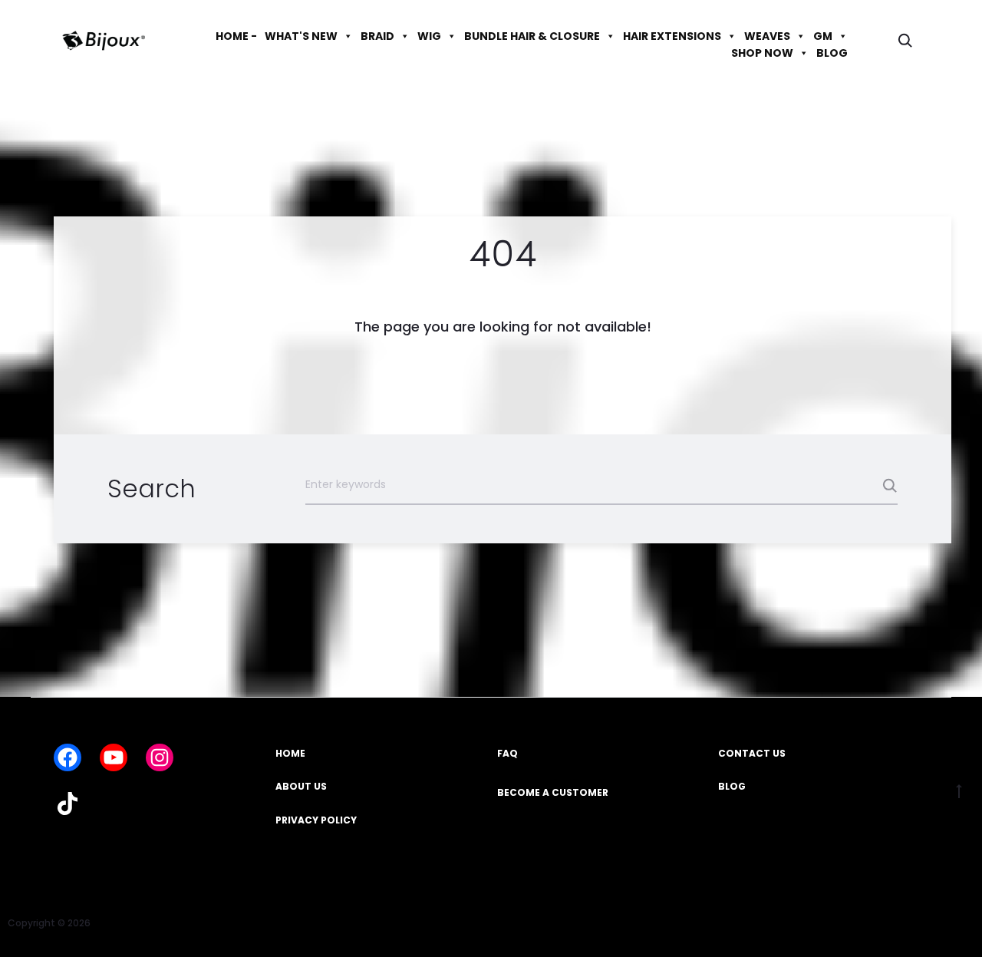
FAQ (507, 753)
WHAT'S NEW (301, 36)
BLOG (832, 53)
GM (822, 36)
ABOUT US (301, 786)
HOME (290, 753)
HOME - (236, 36)
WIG (429, 36)
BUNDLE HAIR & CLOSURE (532, 36)
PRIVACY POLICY (316, 820)
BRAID (377, 36)
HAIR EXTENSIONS (672, 36)
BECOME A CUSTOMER (552, 792)
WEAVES (767, 36)
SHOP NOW (762, 53)
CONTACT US (752, 753)
